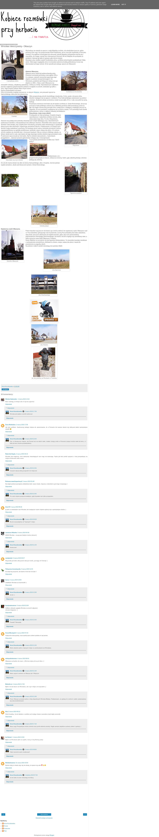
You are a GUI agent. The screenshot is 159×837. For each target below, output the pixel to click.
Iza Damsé (8, 737)
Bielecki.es (8, 684)
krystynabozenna (10, 605)
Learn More (115, 4)
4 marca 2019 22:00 (31, 592)
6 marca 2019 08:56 (31, 749)
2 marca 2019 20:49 (28, 481)
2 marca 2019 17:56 (22, 424)
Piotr (5, 831)
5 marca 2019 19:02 (18, 737)
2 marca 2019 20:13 (22, 454)
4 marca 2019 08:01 (23, 658)
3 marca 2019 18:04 (15, 580)
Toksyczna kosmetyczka (13, 569)
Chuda (6, 826)
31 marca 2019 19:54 (22, 762)
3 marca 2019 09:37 (19, 558)
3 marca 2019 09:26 (16, 507)
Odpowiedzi (10, 408)
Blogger (52, 835)
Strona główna (44, 814)
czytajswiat (8, 558)
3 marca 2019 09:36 (23, 532)
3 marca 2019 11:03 (27, 569)
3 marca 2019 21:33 (31, 545)
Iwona (7, 580)
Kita (6, 711)
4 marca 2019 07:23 (22, 633)
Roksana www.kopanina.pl (13, 481)
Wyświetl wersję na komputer (44, 818)
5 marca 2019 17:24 (31, 724)
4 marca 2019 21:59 (31, 645)
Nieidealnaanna (10, 762)
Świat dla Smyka (10, 454)
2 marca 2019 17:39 (31, 411)
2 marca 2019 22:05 (31, 468)
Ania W (7, 507)
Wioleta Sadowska (11, 399)
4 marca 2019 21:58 (31, 696)
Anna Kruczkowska (16, 411)
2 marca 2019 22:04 (31, 439)
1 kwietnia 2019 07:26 (31, 775)
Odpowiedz (8, 404)
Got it (124, 4)
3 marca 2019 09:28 (31, 519)
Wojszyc (36, 92)
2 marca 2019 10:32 (24, 399)
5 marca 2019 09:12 (14, 711)
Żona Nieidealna (10, 424)
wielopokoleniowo (11, 658)
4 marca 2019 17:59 (18, 684)
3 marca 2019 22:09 (23, 605)
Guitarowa (7, 828)
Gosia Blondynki (10, 633)
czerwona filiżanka (11, 532)
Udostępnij (5, 389)
